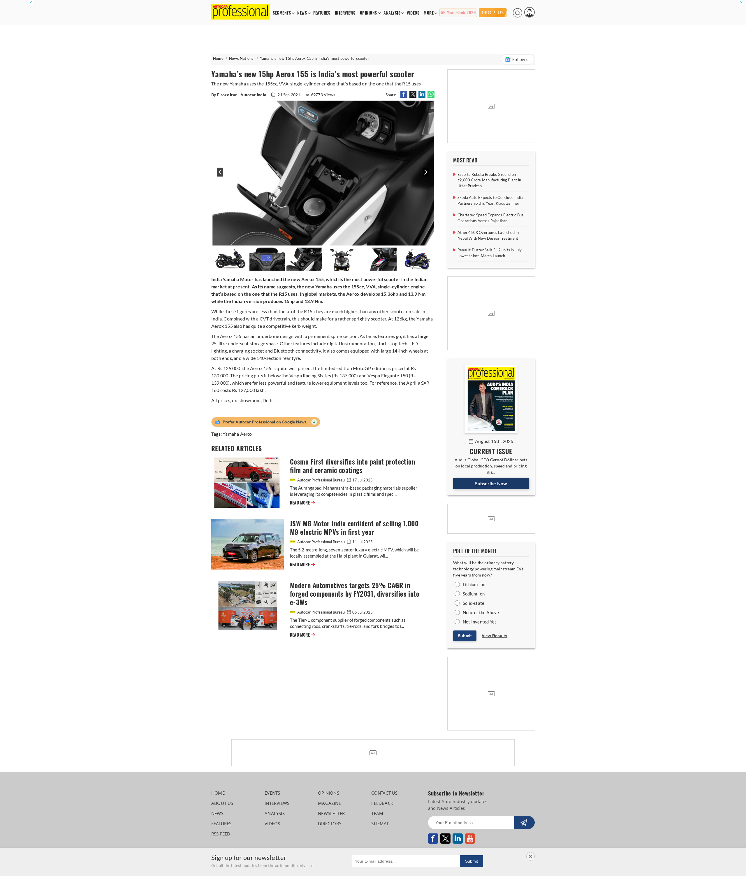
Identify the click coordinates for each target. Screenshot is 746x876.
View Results (494, 635)
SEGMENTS (282, 13)
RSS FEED (221, 834)
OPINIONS (368, 13)
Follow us (521, 59)
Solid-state (473, 603)
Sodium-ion (474, 593)
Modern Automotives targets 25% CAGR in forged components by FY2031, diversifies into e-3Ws (354, 594)
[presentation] (219, 175)
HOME (218, 793)
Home (218, 58)
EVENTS (272, 793)
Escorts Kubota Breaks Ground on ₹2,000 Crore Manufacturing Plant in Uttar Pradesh (489, 180)
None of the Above (481, 612)
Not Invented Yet (479, 621)
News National (242, 58)
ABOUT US (222, 803)
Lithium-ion (474, 584)
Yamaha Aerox (237, 434)
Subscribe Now (491, 483)
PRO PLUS (493, 12)
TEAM (377, 813)
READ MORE (302, 503)
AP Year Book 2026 (458, 12)
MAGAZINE (329, 803)
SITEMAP (380, 823)
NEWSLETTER (331, 813)
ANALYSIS (391, 13)
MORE (429, 13)
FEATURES (321, 13)
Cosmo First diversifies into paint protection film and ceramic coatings (352, 466)
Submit (465, 635)
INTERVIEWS (345, 13)
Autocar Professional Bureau (321, 480)
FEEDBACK (382, 803)
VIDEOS (413, 13)
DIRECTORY (329, 823)
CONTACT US (384, 793)
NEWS (302, 13)
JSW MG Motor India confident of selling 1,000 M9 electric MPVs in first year (354, 528)
